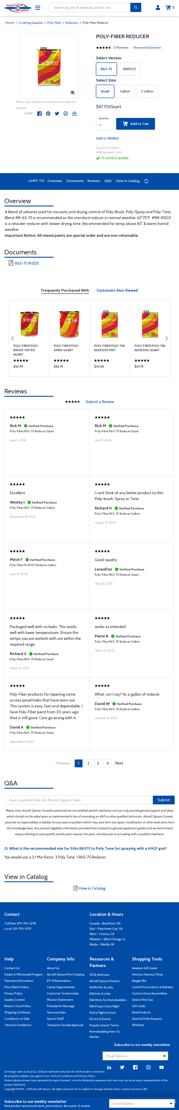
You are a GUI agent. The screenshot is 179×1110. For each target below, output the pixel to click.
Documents (75, 181)
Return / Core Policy (17, 1006)
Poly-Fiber (54, 23)
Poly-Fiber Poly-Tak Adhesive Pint (109, 348)
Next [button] (166, 338)
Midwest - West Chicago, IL (108, 939)
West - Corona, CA (102, 934)
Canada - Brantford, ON (105, 923)
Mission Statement (60, 1000)
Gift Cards (138, 1006)
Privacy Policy (13, 993)
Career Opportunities (61, 987)
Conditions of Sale (17, 1019)
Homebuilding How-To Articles (105, 1034)
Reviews (93, 181)
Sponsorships (56, 1012)
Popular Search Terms (104, 1025)
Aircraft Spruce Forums (105, 981)
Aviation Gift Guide (144, 968)
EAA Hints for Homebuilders (108, 1000)
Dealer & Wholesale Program (23, 974)
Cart (173, 7)
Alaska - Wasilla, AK (102, 944)
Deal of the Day (142, 1000)
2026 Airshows (99, 975)
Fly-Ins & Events (100, 1019)
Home (9, 23)
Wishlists (138, 1025)
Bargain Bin (139, 981)
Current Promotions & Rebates (152, 987)
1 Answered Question (147, 47)
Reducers (72, 23)
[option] (49, 66)
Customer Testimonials (63, 993)
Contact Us (12, 968)
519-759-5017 (22, 929)
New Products (141, 1012)
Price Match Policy (16, 987)
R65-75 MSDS (27, 263)
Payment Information (18, 981)
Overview (55, 181)
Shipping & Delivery (17, 1012)
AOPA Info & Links (101, 987)
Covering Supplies (31, 23)
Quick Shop (29, 367)
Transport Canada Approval (65, 1025)
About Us (53, 968)
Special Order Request (147, 1019)
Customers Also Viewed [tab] (117, 290)
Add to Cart (138, 124)
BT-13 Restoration (59, 981)
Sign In (158, 7)
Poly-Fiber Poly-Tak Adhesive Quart (149, 348)
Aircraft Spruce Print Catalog (65, 974)
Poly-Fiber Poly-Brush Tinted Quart (26, 350)
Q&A (108, 181)
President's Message (60, 1006)
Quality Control (14, 1000)
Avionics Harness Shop (147, 974)
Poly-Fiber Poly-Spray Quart (66, 348)
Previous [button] (12, 338)
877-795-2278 (26, 923)
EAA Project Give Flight (104, 1006)
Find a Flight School (103, 1013)
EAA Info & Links (100, 994)
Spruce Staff (55, 1019)
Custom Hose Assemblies (149, 993)
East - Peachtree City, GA (106, 929)
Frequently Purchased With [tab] (65, 290)
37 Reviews (121, 47)
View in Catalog (127, 181)
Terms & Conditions (17, 1025)
